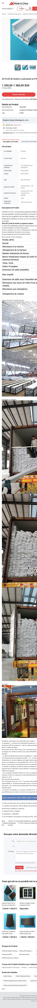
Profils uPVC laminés (25, 951)
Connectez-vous (7, 133)
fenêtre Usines (7, 976)
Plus (3, 989)
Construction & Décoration (14, 14)
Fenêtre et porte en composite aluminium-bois (10, 958)
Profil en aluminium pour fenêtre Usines (14, 981)
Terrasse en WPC (7, 954)
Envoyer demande (19, 94)
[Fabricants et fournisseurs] (18, 3)
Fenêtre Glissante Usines (23, 976)
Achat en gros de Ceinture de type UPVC (15, 985)
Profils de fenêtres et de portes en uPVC (13, 951)
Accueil (4, 14)
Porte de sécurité (24, 954)
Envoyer (19, 867)
